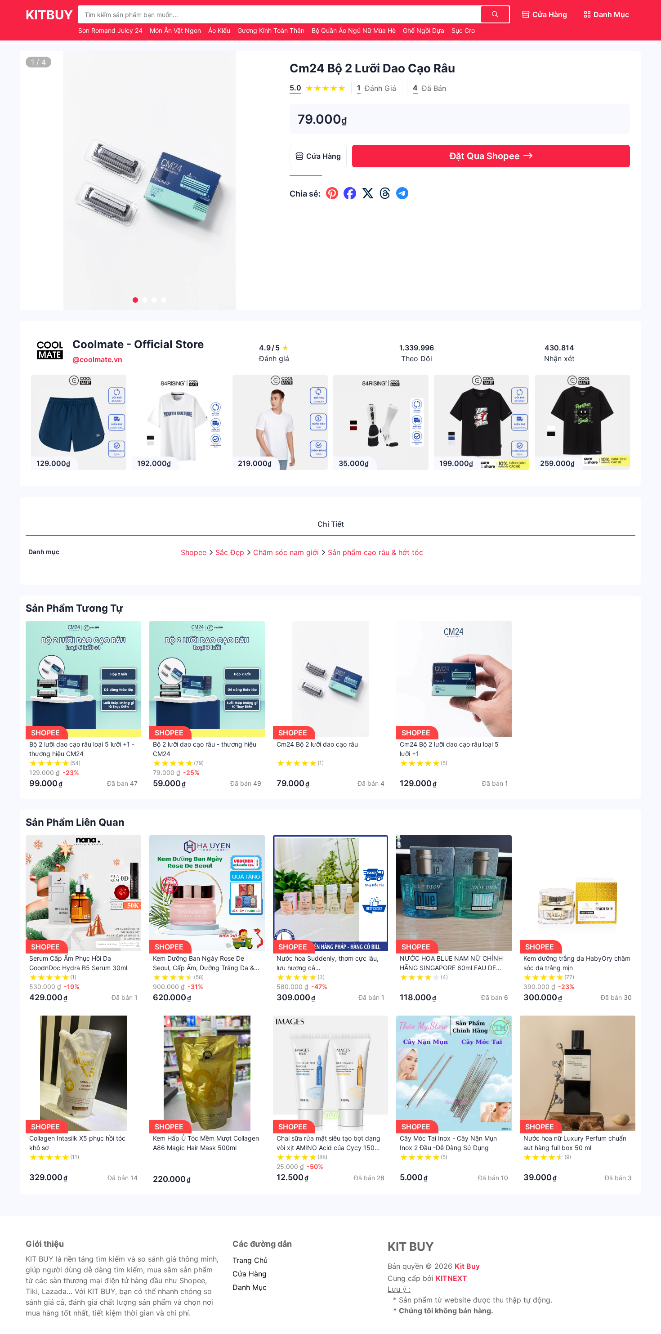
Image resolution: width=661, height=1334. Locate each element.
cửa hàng (249, 1273)
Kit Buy (467, 1266)
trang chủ (250, 1260)
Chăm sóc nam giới (287, 552)
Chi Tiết (330, 523)
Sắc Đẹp (230, 552)
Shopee (195, 552)
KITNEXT (451, 1278)
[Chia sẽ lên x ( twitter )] (368, 193)
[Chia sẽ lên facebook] (350, 193)
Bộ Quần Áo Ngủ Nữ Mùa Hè (354, 30)
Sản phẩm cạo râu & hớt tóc (375, 552)
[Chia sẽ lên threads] (385, 193)
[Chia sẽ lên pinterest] (332, 193)
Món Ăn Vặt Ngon (176, 30)
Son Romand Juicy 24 (111, 30)
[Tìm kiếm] (495, 14)
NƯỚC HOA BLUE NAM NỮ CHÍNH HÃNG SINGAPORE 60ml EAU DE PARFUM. (451, 967)
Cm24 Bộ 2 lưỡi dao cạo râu (317, 744)
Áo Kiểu (220, 30)
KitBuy (49, 14)
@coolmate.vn (97, 359)
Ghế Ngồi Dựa (424, 30)
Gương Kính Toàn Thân (271, 30)
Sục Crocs (467, 30)
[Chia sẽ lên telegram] (402, 193)
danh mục (249, 1287)
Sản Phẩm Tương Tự (74, 608)
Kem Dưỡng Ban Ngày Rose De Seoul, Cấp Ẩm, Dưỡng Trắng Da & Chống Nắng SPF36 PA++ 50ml (203, 967)
